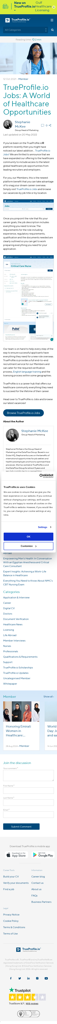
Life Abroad (9, 635)
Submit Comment (21, 826)
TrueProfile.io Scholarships (18, 667)
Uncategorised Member (16, 678)
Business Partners (41, 901)
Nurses (7, 645)
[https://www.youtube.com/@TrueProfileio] (46, 979)
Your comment (10, 768)
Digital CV (9, 608)
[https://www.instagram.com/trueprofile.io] (37, 979)
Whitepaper (10, 683)
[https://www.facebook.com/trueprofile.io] (11, 979)
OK (28, 536)
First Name (8, 786)
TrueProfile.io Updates (15, 672)
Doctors (7, 613)
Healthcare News (12, 624)
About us (36, 889)
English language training (27, 371)
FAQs (34, 895)
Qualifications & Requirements (20, 656)
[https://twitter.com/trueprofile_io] (19, 979)
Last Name (8, 798)
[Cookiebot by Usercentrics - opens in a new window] (40, 476)
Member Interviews (14, 640)
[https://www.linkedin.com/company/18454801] (28, 979)
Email (6, 810)
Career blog (38, 876)
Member (23, 79)
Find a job (8, 889)
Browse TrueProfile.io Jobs (23, 413)
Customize (27, 546)
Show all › (49, 696)
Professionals (10, 651)
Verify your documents (16, 882)
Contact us (37, 882)
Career (7, 602)
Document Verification (16, 619)
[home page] (28, 950)
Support (8, 662)
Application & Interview (16, 597)
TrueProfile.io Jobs (27, 189)
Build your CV (11, 876)
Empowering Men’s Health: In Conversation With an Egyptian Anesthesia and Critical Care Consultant (27, 562)
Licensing (8, 629)
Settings (42, 527)
